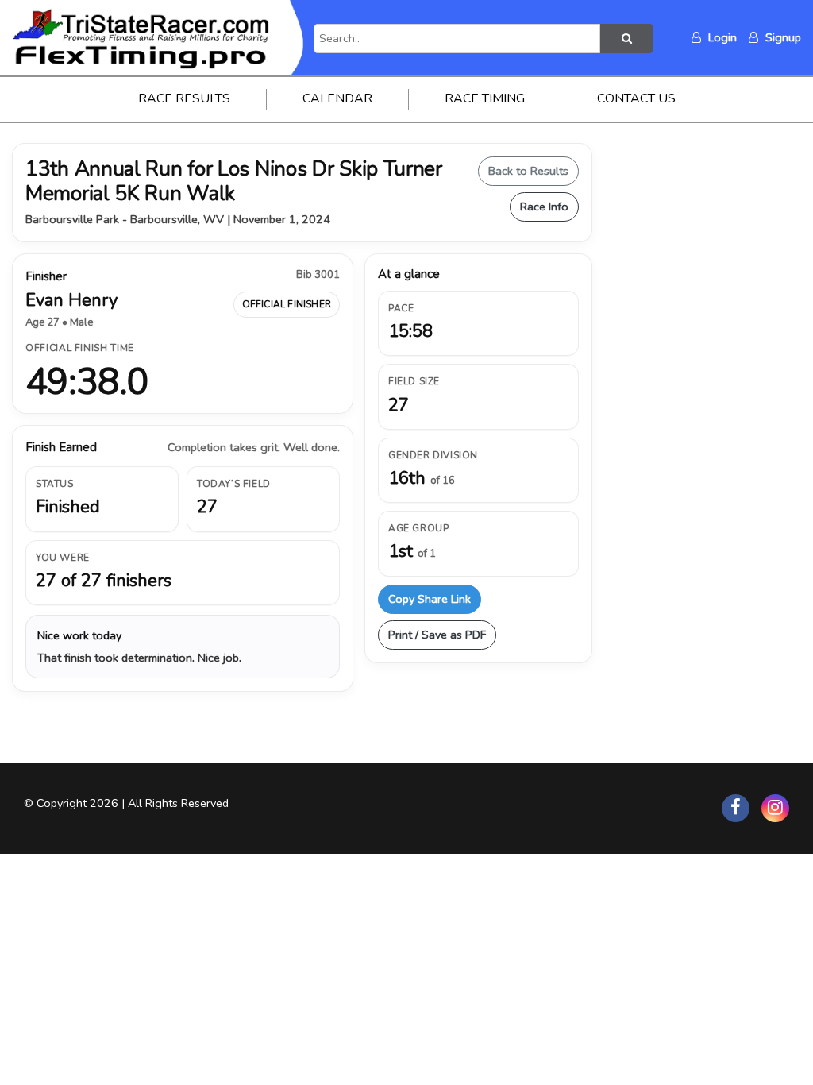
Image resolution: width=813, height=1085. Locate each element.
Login (721, 37)
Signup (781, 37)
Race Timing (485, 98)
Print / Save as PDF (437, 635)
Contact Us (636, 98)
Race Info (544, 206)
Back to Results (528, 171)
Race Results (184, 98)
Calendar (337, 98)
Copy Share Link (429, 599)
